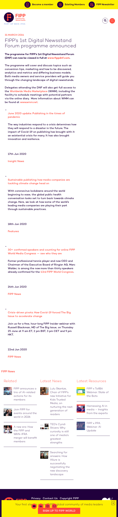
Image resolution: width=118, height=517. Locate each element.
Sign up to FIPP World (59, 511)
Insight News (16, 161)
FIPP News (14, 294)
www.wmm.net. (29, 102)
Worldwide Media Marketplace (28, 91)
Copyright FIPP (69, 498)
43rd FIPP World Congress (57, 272)
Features (13, 231)
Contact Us (50, 498)
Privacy (36, 498)
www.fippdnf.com (58, 58)
